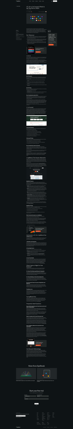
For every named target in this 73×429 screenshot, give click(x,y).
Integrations (38, 419)
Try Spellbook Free (51, 44)
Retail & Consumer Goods (43, 419)
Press (53, 415)
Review (37, 414)
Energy (42, 415)
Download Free (37, 231)
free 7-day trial (33, 212)
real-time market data (41, 102)
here (21, 417)
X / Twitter (48, 423)
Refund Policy (51, 427)
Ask (37, 417)
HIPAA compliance (31, 203)
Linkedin (48, 424)
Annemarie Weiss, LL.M (43, 11)
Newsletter (48, 414)
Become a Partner (38, 423)
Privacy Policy (48, 427)
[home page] (18, 1)
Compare (37, 416)
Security (53, 416)
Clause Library (48, 417)
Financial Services (43, 416)
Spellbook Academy (44, 424)
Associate (41, 261)
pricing (36, 206)
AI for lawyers (32, 293)
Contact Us (53, 417)
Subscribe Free (37, 345)
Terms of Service (44, 427)
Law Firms (43, 414)
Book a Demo (55, 1)
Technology (43, 420)
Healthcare (43, 417)
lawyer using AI (44, 323)
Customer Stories (48, 415)
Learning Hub (48, 416)
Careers (53, 414)
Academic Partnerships (39, 424)
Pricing (48, 419)
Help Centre (43, 423)
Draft (37, 415)
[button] (30, 1)
